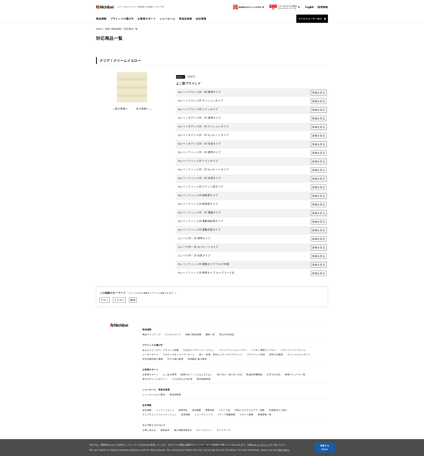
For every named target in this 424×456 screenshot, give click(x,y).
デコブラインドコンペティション (159, 414)
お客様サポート (150, 374)
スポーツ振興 (246, 414)
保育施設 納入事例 (197, 359)
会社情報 (147, 410)
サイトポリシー (262, 445)
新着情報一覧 (264, 414)
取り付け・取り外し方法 (229, 374)
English (309, 7)
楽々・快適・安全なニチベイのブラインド (220, 354)
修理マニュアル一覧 (295, 374)
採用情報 (323, 7)
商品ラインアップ (151, 334)
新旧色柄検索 (204, 379)
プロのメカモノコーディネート (179, 354)
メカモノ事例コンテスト (263, 350)
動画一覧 (210, 334)
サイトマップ (224, 430)
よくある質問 (170, 374)
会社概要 (196, 410)
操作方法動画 (276, 354)
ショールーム (167, 18)
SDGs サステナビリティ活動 (250, 410)
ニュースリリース (203, 414)
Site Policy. (283, 450)
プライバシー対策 (256, 354)
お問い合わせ (149, 430)
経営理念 (183, 410)
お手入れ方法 (274, 374)
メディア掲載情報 (226, 414)
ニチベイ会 (224, 410)
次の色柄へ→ (144, 108)
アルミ (104, 299)
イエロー (119, 299)
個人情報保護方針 (183, 430)
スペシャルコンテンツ (298, 354)
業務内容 (209, 410)
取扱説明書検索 (254, 374)
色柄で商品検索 (193, 334)
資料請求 (165, 430)
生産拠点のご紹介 (278, 410)
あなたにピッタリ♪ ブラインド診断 (160, 350)
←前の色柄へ (120, 108)
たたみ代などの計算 (182, 379)
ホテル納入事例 (175, 359)
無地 (132, 299)
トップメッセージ (165, 410)
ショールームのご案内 (153, 394)
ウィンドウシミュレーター (233, 350)
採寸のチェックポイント (155, 379)
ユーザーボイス (150, 354)
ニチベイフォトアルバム (293, 350)
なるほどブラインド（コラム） (199, 350)
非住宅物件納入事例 (152, 359)
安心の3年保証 (226, 334)
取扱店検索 (185, 18)
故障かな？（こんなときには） (197, 374)
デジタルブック (173, 334)
